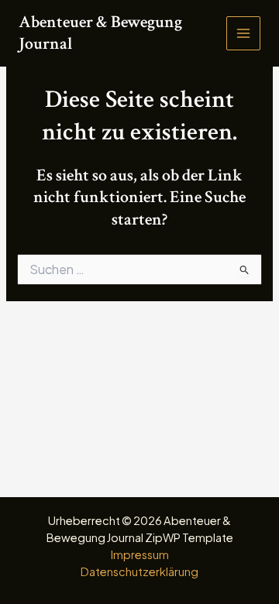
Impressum (140, 554)
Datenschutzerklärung (139, 571)
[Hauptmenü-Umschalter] (243, 33)
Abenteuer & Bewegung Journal (100, 33)
